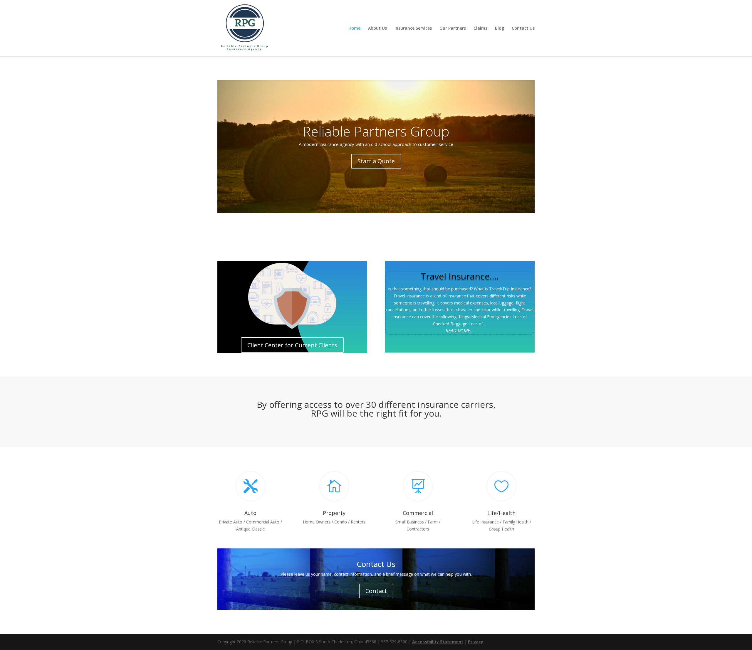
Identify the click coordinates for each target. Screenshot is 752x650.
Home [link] (354, 28)
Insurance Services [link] (413, 28)
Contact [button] (376, 591)
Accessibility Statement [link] (437, 641)
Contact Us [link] (523, 28)
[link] (244, 28)
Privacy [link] (475, 641)
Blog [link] (499, 28)
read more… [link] (460, 330)
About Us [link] (377, 28)
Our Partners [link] (452, 28)
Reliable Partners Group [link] (376, 131)
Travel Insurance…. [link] (459, 276)
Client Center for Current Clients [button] (292, 345)
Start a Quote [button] (376, 161)
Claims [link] (480, 28)
